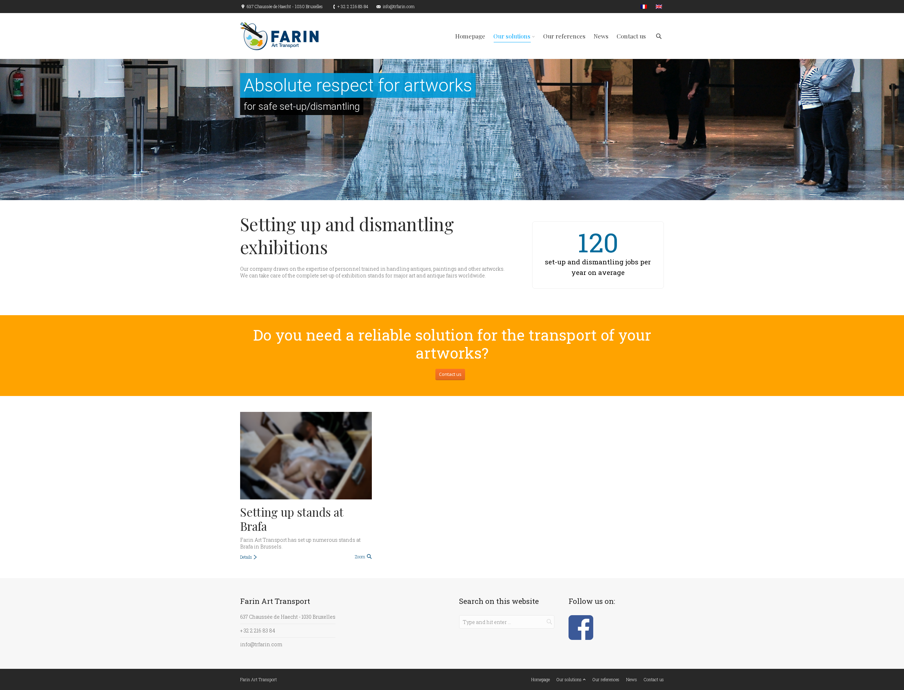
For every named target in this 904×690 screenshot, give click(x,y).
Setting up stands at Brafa (291, 519)
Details (246, 557)
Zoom (360, 556)
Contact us (450, 374)
